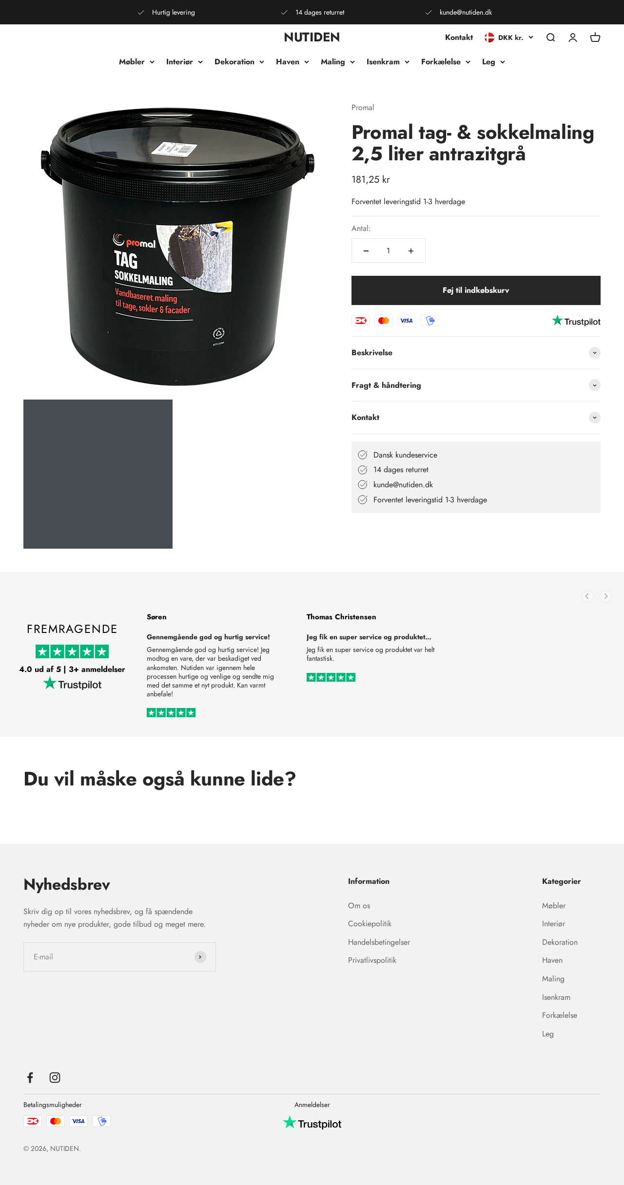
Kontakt (459, 37)
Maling (333, 61)
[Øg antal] (411, 251)
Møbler (132, 61)
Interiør (179, 61)
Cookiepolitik (369, 923)
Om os (359, 905)
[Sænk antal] (366, 251)
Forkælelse (441, 61)
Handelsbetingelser (379, 942)
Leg (488, 61)
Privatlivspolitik (372, 960)
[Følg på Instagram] (54, 1077)
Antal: (361, 228)
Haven (287, 61)
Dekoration (234, 61)
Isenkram (383, 61)
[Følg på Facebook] (30, 1077)
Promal (362, 107)
